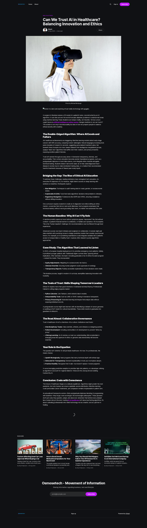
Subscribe (124, 4)
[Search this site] (110, 4)
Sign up (73, 513)
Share (100, 30)
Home (30, 4)
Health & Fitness (48, 15)
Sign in (116, 4)
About (36, 4)
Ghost (128, 513)
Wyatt (50, 29)
